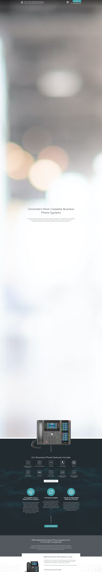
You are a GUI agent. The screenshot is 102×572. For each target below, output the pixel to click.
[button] (68, 2)
